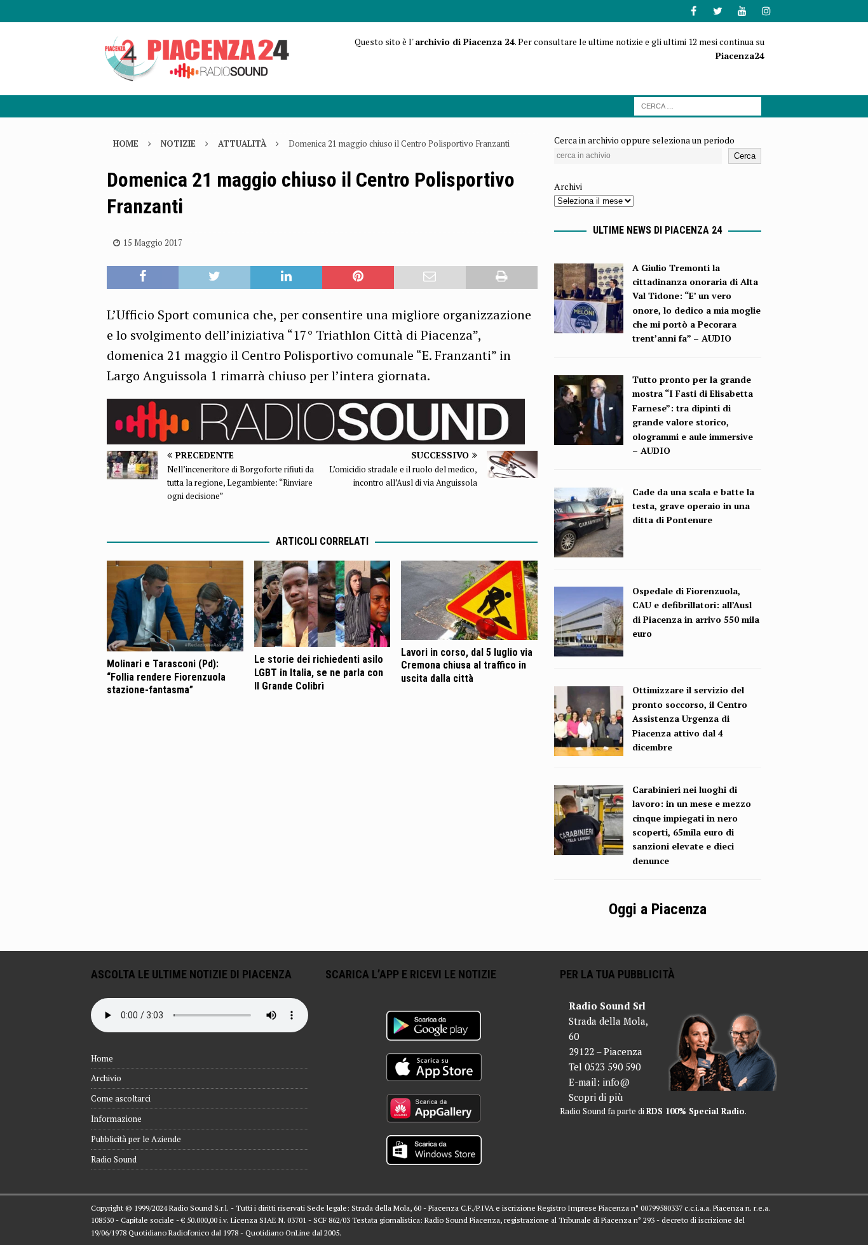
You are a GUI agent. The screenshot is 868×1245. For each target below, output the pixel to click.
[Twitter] (718, 11)
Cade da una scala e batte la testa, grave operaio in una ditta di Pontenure (693, 506)
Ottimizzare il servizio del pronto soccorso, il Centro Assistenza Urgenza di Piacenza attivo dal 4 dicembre (689, 718)
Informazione (116, 1118)
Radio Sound (114, 1159)
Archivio (106, 1078)
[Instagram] (766, 11)
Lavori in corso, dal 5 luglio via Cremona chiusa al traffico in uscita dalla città (466, 665)
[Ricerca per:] (697, 105)
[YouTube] (742, 11)
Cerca (745, 156)
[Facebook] (693, 11)
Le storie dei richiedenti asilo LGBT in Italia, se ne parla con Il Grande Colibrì (318, 672)
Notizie (178, 143)
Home (102, 1058)
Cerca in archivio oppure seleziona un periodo (644, 140)
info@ (616, 1081)
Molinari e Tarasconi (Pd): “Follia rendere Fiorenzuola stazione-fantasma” (166, 677)
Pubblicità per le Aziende (136, 1139)
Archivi (568, 186)
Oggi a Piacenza (658, 909)
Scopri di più (596, 1097)
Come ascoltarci (121, 1098)
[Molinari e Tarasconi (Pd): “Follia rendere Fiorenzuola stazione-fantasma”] (175, 606)
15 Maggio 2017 (152, 242)
